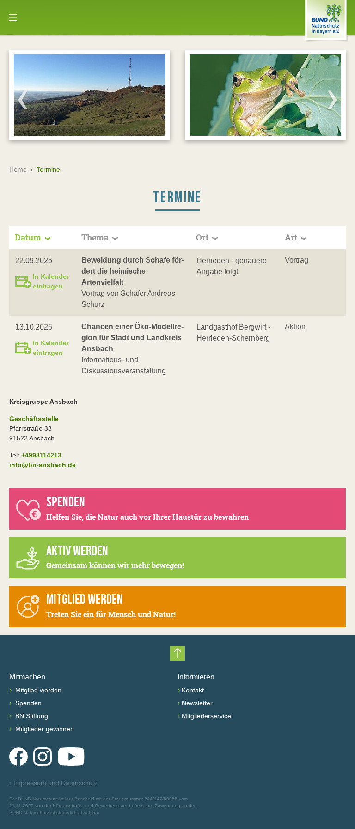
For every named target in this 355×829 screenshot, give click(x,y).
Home (18, 169)
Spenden (27, 703)
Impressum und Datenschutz (53, 783)
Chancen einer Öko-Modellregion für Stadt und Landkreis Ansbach (132, 338)
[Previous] (23, 99)
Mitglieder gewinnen (43, 729)
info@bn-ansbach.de (42, 465)
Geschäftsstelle (34, 418)
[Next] (332, 99)
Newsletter (197, 703)
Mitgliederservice (206, 716)
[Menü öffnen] (13, 17)
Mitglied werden (37, 690)
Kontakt (193, 690)
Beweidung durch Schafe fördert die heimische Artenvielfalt (132, 271)
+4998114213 (41, 455)
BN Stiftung (30, 716)
